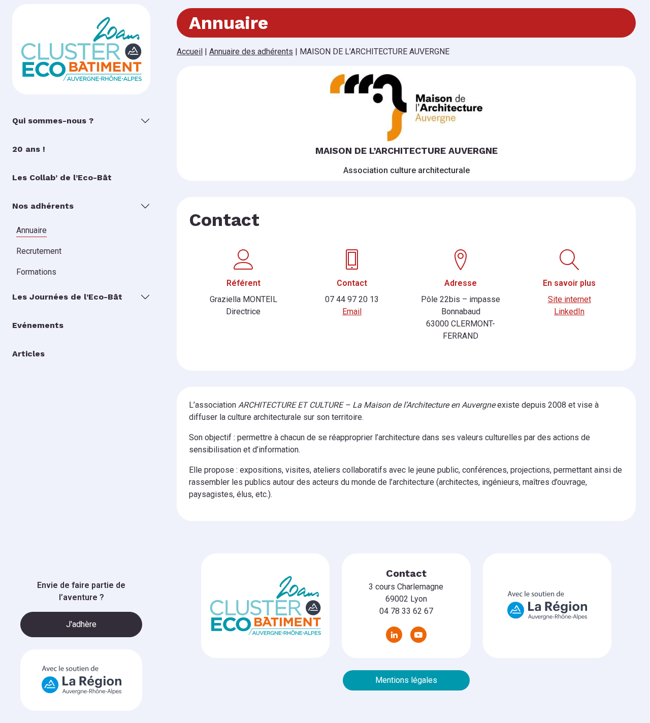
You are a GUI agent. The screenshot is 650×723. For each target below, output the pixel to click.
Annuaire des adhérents (251, 51)
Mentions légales (406, 680)
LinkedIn (569, 311)
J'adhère (81, 624)
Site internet (569, 299)
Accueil (190, 51)
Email (352, 311)
